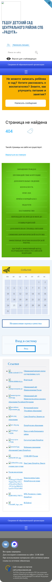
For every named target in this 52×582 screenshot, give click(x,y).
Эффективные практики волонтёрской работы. (27, 242)
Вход (26, 349)
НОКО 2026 (26, 193)
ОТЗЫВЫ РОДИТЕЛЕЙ (26, 223)
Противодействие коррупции (26, 175)
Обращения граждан (26, 169)
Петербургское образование (33, 425)
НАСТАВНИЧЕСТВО (27, 211)
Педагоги (26, 205)
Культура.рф (28, 380)
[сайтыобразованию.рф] (48, 4)
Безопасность (26, 187)
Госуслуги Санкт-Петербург (33, 440)
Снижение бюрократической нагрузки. (26, 235)
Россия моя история (16, 472)
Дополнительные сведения (26, 181)
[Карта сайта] (9, 45)
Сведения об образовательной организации (26, 65)
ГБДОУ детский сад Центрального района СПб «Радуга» (22, 28)
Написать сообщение (26, 103)
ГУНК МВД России (31, 456)
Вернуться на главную (16, 155)
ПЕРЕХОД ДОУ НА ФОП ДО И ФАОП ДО (26, 217)
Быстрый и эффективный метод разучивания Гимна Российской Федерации (26, 251)
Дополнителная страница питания (26, 229)
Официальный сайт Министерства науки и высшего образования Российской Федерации (27, 399)
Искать (36, 52)
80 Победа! (28, 503)
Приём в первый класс (26, 199)
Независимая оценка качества (26, 323)
